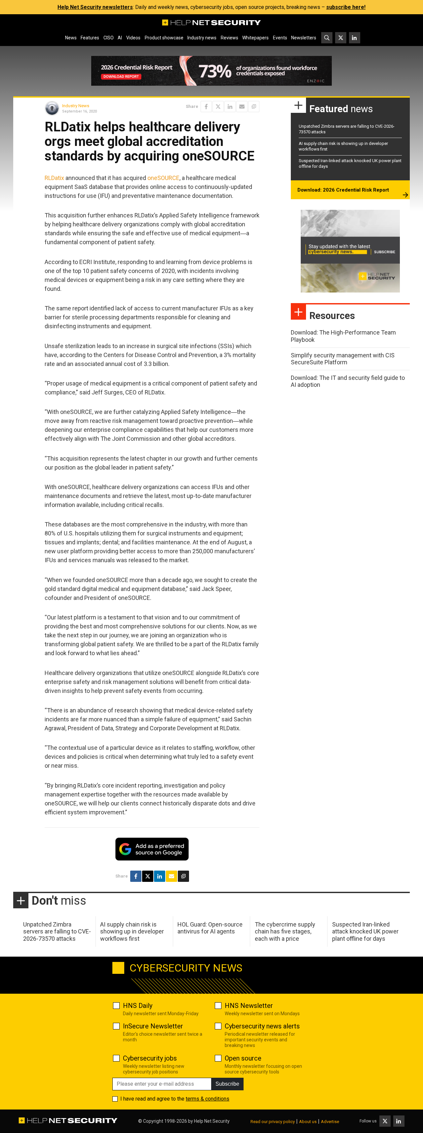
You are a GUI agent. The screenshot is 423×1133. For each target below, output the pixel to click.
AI (120, 37)
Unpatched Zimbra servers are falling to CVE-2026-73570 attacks (57, 931)
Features (90, 37)
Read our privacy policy (272, 1121)
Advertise (330, 1121)
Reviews (229, 37)
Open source (243, 1058)
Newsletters (303, 37)
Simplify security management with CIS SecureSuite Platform (343, 359)
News (71, 37)
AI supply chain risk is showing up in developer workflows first (132, 931)
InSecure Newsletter (153, 1026)
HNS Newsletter (249, 1006)
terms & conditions (207, 1099)
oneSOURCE (163, 177)
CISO (108, 37)
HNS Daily (137, 1006)
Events (280, 37)
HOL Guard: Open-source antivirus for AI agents (210, 928)
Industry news (201, 37)
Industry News (75, 105)
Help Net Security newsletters (95, 7)
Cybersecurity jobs (150, 1058)
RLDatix (54, 177)
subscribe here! (345, 7)
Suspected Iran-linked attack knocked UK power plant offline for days (365, 931)
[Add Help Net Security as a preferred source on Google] (253, 106)
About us (308, 1121)
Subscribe (227, 1084)
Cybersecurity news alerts (262, 1026)
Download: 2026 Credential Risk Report (343, 190)
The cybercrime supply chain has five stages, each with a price (285, 931)
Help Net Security (212, 1121)
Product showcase (164, 37)
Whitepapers (255, 37)
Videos (133, 37)
